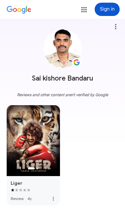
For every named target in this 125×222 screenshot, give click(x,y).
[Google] (19, 10)
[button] (84, 9)
